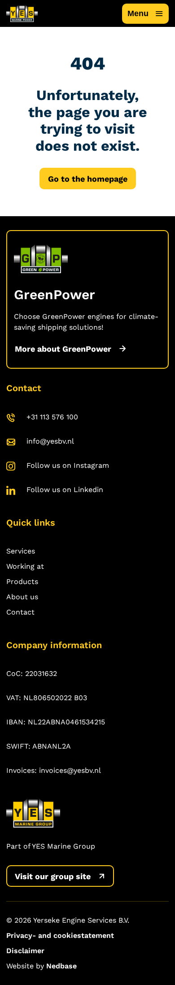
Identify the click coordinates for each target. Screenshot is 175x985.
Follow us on (67, 465)
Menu (138, 13)
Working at (25, 566)
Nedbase (61, 966)
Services (20, 551)
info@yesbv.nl (50, 441)
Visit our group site (53, 876)
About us (22, 597)
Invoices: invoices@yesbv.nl (53, 770)
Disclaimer (25, 950)
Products (22, 581)
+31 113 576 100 (52, 417)
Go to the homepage (87, 178)
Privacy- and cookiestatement (60, 935)
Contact (20, 612)
